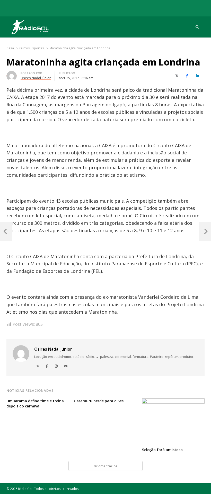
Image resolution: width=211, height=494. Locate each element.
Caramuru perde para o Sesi (99, 400)
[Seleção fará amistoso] (173, 401)
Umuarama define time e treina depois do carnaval (35, 403)
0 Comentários (105, 466)
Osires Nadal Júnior (53, 349)
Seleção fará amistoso (162, 449)
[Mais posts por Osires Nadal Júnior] (11, 74)
